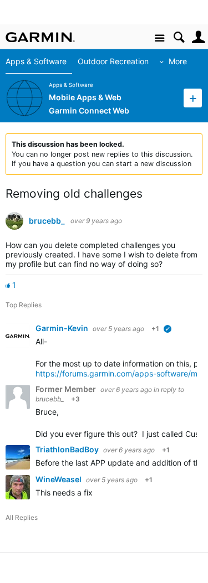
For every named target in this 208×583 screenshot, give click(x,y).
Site (159, 38)
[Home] (40, 37)
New (193, 98)
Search (179, 37)
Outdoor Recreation (113, 61)
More (178, 61)
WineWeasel (59, 479)
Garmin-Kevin (62, 328)
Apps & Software (36, 61)
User (198, 37)
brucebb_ (47, 220)
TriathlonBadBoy (67, 449)
